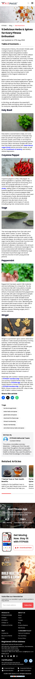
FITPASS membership (10, 386)
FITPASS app (15, 383)
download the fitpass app (11, 418)
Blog (10, 25)
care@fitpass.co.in (27, 651)
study (4, 188)
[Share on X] (8, 397)
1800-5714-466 (13, 651)
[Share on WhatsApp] (17, 397)
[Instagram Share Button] (8, 656)
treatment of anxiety (14, 149)
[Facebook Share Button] (2, 656)
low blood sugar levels (10, 408)
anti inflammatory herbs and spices (14, 428)
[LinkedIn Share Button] (14, 656)
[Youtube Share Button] (11, 656)
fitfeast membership (10, 421)
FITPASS (4, 25)
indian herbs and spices (10, 411)
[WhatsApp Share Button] (17, 656)
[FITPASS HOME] (10, 3)
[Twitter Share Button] (5, 656)
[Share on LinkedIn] (12, 397)
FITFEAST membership (11, 379)
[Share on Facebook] (3, 397)
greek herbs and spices (10, 415)
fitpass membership (9, 425)
